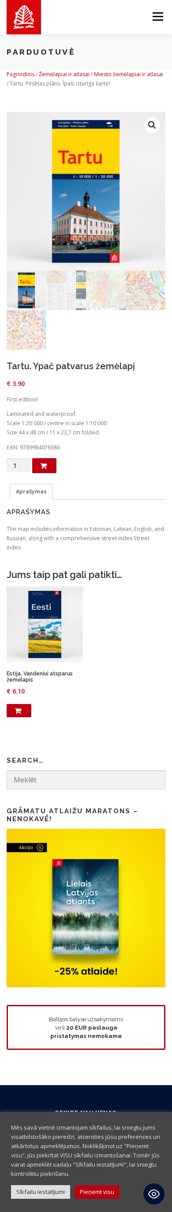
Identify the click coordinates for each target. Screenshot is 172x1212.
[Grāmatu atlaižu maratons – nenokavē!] (86, 907)
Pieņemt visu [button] (97, 1192)
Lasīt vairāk (86, 1174)
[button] (152, 125)
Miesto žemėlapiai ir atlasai (128, 74)
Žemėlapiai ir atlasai (64, 74)
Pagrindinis (20, 74)
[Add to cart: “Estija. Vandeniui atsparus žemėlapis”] (19, 710)
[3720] (44, 465)
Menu (157, 16)
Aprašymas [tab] (31, 491)
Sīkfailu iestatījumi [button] (40, 1192)
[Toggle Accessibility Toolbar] (153, 1193)
